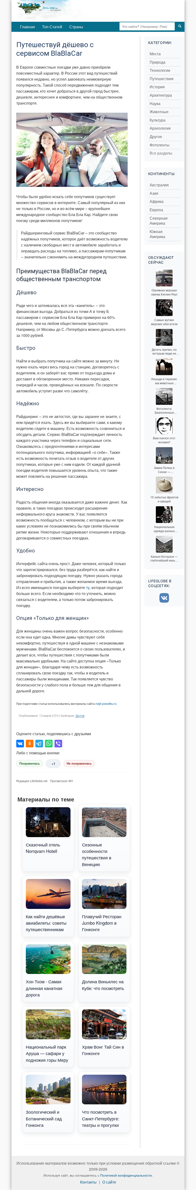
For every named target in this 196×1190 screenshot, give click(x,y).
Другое (80, 715)
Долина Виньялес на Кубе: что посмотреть (103, 984)
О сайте (109, 1182)
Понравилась (29, 763)
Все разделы (161, 153)
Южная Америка (157, 234)
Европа (156, 210)
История (157, 87)
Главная (27, 26)
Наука (155, 104)
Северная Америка (159, 221)
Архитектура (161, 95)
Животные (159, 112)
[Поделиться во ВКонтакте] (20, 743)
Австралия (159, 185)
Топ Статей (52, 26)
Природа (157, 62)
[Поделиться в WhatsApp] (49, 743)
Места (155, 54)
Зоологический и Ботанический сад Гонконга (44, 1118)
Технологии (160, 70)
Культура (157, 120)
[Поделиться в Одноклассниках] (29, 743)
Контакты (88, 1182)
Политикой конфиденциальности (126, 1175)
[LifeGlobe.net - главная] (66, 11)
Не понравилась (79, 763)
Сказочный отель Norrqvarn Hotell (43, 847)
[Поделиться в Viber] (58, 743)
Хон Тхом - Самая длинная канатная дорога (44, 988)
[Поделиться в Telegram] (39, 743)
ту (88, 587)
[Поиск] (180, 26)
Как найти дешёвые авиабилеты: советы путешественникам (46, 923)
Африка (156, 202)
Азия (154, 193)
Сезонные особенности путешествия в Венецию (96, 854)
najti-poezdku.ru (106, 703)
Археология (160, 128)
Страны (76, 26)
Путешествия (162, 79)
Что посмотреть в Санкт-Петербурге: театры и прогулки (100, 1118)
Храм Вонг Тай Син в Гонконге (103, 1050)
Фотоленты (159, 145)
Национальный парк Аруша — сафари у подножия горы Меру (47, 1053)
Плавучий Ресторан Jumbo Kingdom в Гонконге (101, 923)
